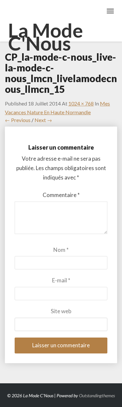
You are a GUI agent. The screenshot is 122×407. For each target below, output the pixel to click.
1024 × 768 (81, 103)
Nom (61, 249)
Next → (43, 120)
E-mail (61, 280)
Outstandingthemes (97, 395)
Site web (61, 311)
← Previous (18, 120)
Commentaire (61, 194)
